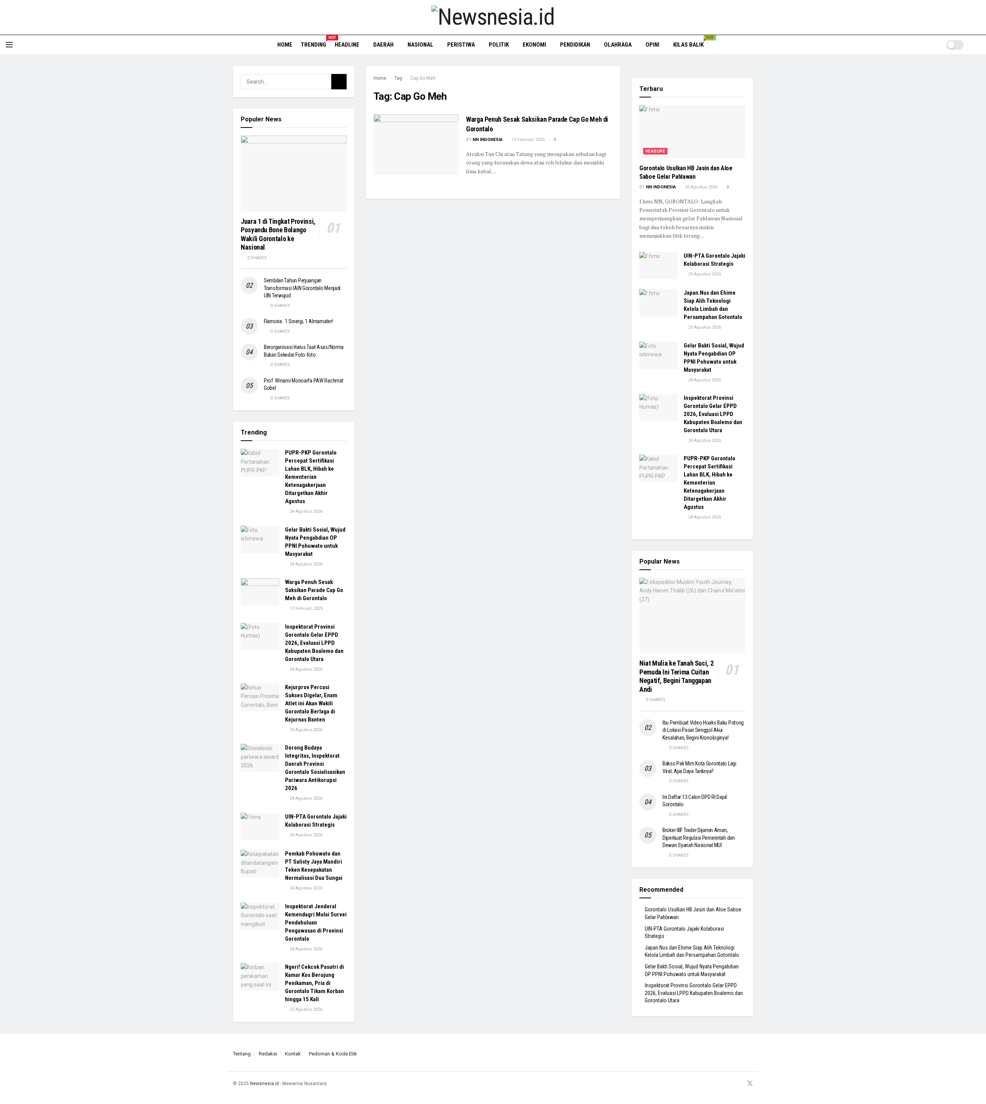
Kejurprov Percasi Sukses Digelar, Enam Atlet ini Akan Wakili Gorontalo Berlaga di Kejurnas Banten (311, 703)
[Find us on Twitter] (750, 1083)
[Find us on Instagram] (730, 1083)
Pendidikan (575, 44)
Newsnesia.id (264, 1083)
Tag (398, 78)
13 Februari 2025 (527, 139)
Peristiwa (461, 44)
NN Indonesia (488, 139)
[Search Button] (977, 44)
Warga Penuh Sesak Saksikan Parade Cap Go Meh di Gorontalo (314, 590)
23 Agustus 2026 (305, 729)
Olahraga (618, 44)
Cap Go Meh (423, 78)
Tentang (242, 1054)
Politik (499, 44)
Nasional (420, 44)
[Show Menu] (9, 44)
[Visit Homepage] (493, 17)
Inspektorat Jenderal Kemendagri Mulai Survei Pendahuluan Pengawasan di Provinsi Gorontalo (316, 922)
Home (284, 44)
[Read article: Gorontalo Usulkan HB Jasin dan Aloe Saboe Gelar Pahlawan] (692, 131)
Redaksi (268, 1054)
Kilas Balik (691, 43)
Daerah (383, 44)
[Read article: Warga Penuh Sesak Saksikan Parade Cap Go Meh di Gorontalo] (416, 144)
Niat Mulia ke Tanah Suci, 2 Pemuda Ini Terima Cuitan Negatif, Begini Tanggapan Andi (676, 676)
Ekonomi (534, 44)
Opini (652, 44)
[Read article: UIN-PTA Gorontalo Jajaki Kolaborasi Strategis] (260, 827)
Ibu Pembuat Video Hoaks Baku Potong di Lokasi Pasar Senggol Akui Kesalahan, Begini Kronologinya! (703, 730)
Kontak (293, 1054)
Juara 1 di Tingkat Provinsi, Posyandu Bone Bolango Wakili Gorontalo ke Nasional (278, 234)
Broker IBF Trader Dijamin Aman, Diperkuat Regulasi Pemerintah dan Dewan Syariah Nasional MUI (698, 837)
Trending (313, 43)
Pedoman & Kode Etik (333, 1054)
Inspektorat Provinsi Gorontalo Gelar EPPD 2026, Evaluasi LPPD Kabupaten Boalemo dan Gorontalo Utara (314, 643)
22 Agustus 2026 (305, 1009)
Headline (347, 44)
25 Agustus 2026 (305, 834)
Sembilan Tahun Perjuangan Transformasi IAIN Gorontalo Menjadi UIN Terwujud (302, 288)
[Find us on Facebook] (720, 1083)
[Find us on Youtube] (739, 1083)
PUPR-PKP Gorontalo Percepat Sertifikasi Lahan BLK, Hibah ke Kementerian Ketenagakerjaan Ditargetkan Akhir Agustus (311, 477)
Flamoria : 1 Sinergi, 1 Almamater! (298, 321)
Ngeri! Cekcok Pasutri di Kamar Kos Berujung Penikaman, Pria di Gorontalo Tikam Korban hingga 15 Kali (314, 983)
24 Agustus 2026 (305, 511)
